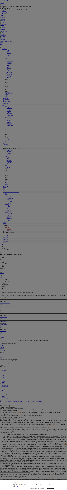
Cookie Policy (17, 486)
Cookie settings (42, 488)
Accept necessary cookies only (33, 488)
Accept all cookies (50, 488)
